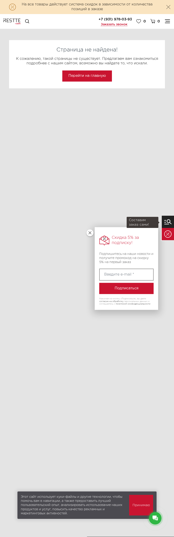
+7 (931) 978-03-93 (115, 19)
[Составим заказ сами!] (168, 222)
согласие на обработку (111, 301)
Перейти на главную (87, 75)
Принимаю (141, 505)
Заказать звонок (114, 24)
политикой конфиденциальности (133, 304)
